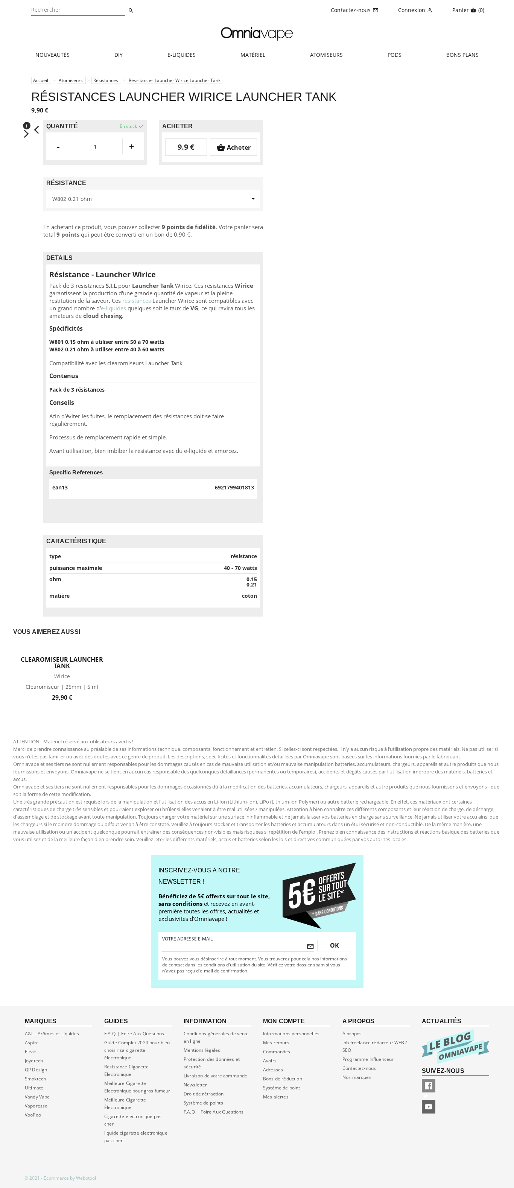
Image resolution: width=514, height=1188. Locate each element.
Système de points (203, 1103)
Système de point (281, 1088)
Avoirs (270, 1060)
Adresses (273, 1069)
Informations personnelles (291, 1033)
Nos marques (356, 1077)
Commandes (276, 1051)
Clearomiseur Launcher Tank (62, 662)
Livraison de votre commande (215, 1076)
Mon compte (284, 1021)
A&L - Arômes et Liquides (52, 1033)
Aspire (32, 1042)
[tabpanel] (62, 670)
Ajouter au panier (62, 649)
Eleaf (30, 1051)
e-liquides (113, 308)
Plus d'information (44, 1163)
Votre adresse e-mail (187, 939)
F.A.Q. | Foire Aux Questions (213, 1112)
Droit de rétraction (204, 1094)
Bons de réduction (282, 1079)
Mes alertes (276, 1097)
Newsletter (195, 1085)
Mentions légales (202, 1050)
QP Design (36, 1069)
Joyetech (34, 1060)
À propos (352, 1033)
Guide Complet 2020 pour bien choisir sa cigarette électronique (137, 1050)
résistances (136, 300)
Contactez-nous (359, 1068)
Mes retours (276, 1042)
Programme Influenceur (368, 1059)
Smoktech (35, 1079)
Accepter (96, 1163)
